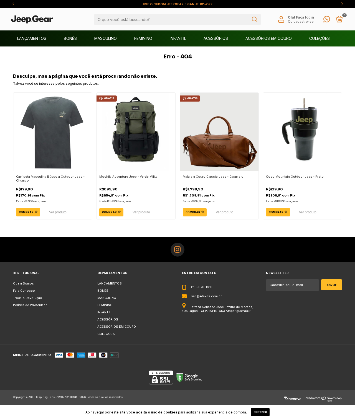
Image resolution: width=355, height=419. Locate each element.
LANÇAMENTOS (31, 38)
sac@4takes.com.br (206, 296)
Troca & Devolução (27, 298)
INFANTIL (178, 38)
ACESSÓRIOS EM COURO (268, 38)
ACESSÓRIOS (216, 38)
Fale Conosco (24, 291)
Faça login (305, 17)
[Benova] (292, 399)
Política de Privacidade (30, 305)
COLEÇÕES (319, 38)
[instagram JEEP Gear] (177, 250)
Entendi (260, 412)
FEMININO (143, 38)
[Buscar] (254, 19)
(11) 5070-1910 (201, 287)
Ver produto (58, 212)
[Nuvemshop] (324, 399)
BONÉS (70, 38)
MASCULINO (105, 38)
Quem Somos (23, 283)
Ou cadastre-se (301, 21)
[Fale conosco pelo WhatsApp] (327, 20)
